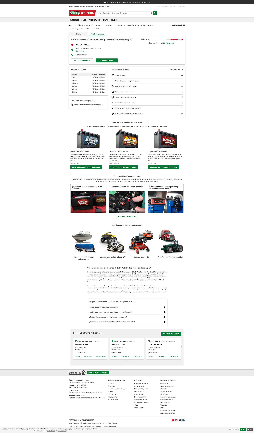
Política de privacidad (75, 423)
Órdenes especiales (166, 400)
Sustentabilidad (113, 400)
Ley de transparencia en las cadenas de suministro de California (100, 423)
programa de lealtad (95, 392)
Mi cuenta (163, 389)
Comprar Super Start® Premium (163, 167)
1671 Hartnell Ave (84, 341)
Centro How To (139, 408)
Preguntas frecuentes (167, 386)
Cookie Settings (234, 429)
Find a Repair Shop (161, 6)
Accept (243, 429)
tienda (92, 382)
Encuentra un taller (140, 397)
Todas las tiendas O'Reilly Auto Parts (88, 25)
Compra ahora (107, 60)
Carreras (111, 383)
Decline (249, 429)
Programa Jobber (139, 394)
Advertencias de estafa (167, 413)
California (108, 25)
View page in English (178, 25)
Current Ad (172, 6)
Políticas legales (113, 394)
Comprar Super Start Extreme (124, 167)
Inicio (70, 25)
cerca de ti (101, 398)
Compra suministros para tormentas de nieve (88, 105)
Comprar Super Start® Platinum (86, 167)
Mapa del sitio (112, 397)
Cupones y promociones (142, 402)
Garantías (163, 405)
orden (85, 387)
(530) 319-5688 (117, 352)
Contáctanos (164, 383)
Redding (119, 25)
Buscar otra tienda (171, 334)
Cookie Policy (51, 431)
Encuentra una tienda (141, 383)
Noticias (110, 392)
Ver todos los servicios (176, 70)
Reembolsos (164, 394)
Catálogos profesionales (168, 410)
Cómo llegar (80, 51)
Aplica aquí (170, 43)
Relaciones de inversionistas (117, 389)
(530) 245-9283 (153, 352)
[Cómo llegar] (145, 39)
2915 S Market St (121, 341)
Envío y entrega (165, 402)
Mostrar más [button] (74, 163)
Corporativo (111, 386)
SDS (161, 408)
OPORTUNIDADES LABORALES (98, 373)
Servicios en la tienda (141, 389)
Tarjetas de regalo (166, 392)
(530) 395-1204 (80, 352)
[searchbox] (125, 13)
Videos (136, 405)
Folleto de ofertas (82, 60)
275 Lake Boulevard (159, 341)
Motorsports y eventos (141, 400)
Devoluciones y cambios (168, 397)
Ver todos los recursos (127, 216)
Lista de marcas (139, 392)
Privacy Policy (62, 431)
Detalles (78, 34)
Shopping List (181, 6)
